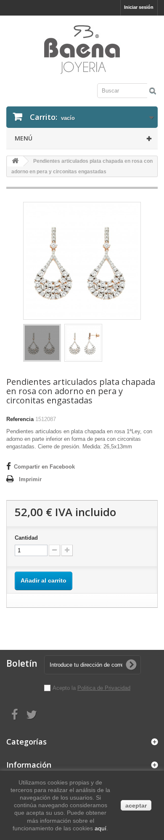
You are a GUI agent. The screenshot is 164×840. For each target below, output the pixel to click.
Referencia (20, 419)
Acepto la (65, 688)
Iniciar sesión (138, 7)
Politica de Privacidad (103, 688)
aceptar (136, 805)
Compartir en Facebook (44, 467)
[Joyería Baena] (82, 50)
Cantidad (26, 538)
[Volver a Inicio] (15, 161)
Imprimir (30, 479)
